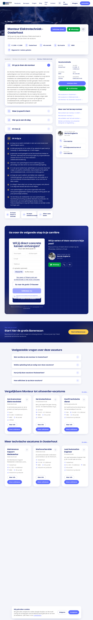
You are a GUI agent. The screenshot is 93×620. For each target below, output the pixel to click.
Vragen (34, 3)
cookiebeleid (37, 615)
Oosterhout (31, 59)
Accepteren (73, 612)
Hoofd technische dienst (72, 400)
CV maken (65, 3)
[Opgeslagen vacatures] (59, 3)
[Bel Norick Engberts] (64, 264)
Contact (52, 3)
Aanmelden (85, 3)
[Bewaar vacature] (27, 399)
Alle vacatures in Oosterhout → (67, 94)
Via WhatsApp (73, 88)
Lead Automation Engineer (71, 450)
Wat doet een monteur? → (66, 115)
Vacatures (17, 3)
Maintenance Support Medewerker (13, 451)
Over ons (46, 3)
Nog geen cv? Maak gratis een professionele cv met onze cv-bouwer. (27, 278)
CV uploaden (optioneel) (20, 268)
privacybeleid (26, 308)
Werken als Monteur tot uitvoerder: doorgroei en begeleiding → (69, 122)
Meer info (12, 425)
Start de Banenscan (78, 332)
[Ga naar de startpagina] (7, 3)
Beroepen (26, 3)
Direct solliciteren (14, 429)
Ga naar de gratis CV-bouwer (27, 284)
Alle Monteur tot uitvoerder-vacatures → (70, 99)
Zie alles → (85, 392)
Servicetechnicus (43, 399)
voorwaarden (36, 307)
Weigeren (62, 612)
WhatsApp (75, 29)
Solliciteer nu (27, 291)
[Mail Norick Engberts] (70, 264)
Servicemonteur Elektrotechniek (14, 400)
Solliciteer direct (58, 29)
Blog (40, 3)
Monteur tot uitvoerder (20, 59)
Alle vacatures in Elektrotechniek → (69, 97)
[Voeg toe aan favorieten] (83, 29)
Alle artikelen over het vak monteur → (69, 118)
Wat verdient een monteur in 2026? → (69, 113)
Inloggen (75, 3)
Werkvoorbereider (44, 449)
